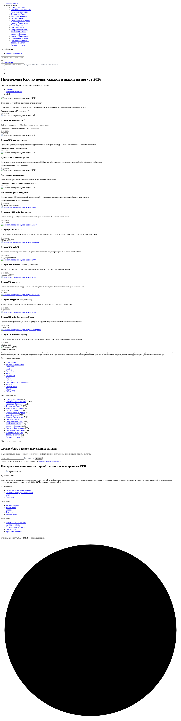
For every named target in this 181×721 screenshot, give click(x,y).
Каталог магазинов (14, 92)
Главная (9, 89)
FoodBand (10, 367)
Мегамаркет (11, 508)
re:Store (9, 380)
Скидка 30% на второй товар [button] (14, 140)
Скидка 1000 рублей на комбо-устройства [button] (19, 265)
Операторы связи (18, 45)
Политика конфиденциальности (19, 493)
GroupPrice (10, 371)
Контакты (10, 497)
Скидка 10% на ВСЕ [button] (10, 247)
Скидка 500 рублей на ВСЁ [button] (13, 120)
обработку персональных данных (49, 461)
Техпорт (9, 512)
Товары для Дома (18, 14)
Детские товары (17, 27)
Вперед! (39, 458)
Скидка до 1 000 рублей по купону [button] (16, 212)
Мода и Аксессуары (19, 12)
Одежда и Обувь (18, 7)
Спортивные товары (19, 29)
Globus (9, 510)
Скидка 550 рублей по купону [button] (14, 334)
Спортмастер (11, 387)
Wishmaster (10, 376)
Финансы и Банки (18, 32)
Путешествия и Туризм (20, 21)
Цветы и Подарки (18, 34)
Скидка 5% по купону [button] (11, 282)
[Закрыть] (2, 60)
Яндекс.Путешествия (15, 365)
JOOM (8, 378)
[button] (93, 5)
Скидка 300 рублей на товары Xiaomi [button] (17, 317)
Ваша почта (29, 458)
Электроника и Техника (21, 10)
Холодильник (11, 514)
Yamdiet (9, 384)
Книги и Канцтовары (20, 36)
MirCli (8, 389)
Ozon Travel (11, 362)
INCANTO (10, 391)
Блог (8, 495)
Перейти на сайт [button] (8, 349)
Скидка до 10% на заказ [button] (11, 230)
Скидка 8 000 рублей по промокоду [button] (16, 300)
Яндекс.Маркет (12, 505)
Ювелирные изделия (19, 38)
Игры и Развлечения (19, 23)
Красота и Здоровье (19, 16)
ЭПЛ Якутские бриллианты (17, 382)
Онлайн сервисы (18, 18)
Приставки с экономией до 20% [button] (15, 157)
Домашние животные (20, 41)
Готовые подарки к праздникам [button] (15, 192)
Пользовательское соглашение (18, 490)
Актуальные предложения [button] (13, 175)
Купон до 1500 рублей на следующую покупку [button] (21, 103)
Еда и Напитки (17, 25)
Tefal (8, 373)
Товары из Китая (18, 43)
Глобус (9, 369)
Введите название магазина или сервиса (41, 65)
